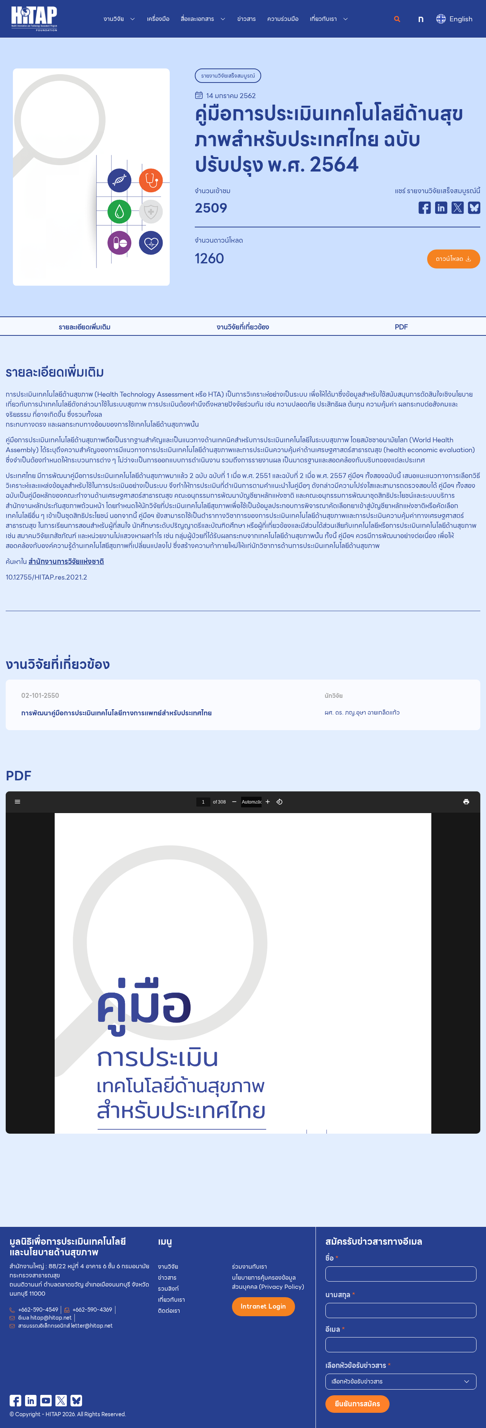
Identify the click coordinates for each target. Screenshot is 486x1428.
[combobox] (401, 1382)
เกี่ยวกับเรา (171, 1299)
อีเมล (335, 1329)
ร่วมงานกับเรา (249, 1266)
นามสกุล (340, 1294)
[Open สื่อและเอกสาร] (223, 19)
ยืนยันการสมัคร (357, 1403)
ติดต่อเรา (169, 1310)
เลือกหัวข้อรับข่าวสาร (358, 1365)
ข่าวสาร (167, 1277)
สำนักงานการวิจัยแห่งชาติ (66, 561)
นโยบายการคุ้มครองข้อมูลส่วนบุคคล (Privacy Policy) (268, 1282)
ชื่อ (332, 1258)
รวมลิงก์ (168, 1288)
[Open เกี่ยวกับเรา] (345, 19)
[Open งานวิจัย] (132, 19)
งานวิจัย (168, 1266)
